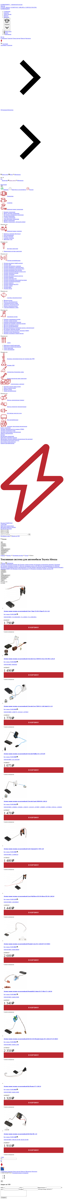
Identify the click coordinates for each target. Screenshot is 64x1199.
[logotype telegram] (4, 1178)
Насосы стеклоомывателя (10, 301)
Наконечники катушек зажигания (13, 251)
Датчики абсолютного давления (12, 266)
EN (1, 179)
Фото (6, 33)
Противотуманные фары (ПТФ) (12, 386)
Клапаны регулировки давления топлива (15, 323)
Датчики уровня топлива (10, 320)
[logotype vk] (4, 1175)
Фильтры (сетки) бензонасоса (11, 332)
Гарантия (6, 13)
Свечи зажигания (8, 348)
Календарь (5, 180)
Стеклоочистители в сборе (11, 303)
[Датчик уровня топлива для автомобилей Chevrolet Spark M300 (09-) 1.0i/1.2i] (15, 798)
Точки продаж (7, 14)
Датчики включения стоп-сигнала (13, 270)
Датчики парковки (9, 277)
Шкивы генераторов (9, 220)
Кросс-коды (8, 31)
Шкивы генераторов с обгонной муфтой (14, 222)
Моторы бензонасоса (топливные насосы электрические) (19, 327)
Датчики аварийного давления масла (13, 267)
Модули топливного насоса (11, 325)
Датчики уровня (8, 285)
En (3, 37)
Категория (3, 552)
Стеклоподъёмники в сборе (11, 307)
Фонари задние (8, 389)
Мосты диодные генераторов (11, 213)
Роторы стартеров (8, 236)
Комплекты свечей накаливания (12, 346)
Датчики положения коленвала (12, 281)
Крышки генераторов (9, 212)
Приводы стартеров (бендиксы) (12, 233)
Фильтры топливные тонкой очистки (14, 333)
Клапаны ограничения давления (12, 322)
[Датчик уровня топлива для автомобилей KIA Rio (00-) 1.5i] (15, 1130)
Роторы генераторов (9, 216)
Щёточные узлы (8, 239)
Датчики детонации (9, 274)
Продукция (4, 184)
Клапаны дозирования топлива (12, 319)
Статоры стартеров (9, 238)
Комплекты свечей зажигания (12, 345)
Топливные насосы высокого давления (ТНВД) (16, 330)
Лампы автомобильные (10, 391)
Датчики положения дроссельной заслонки (15, 280)
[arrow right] (1, 1161)
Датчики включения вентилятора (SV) (14, 268)
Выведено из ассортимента (19, 189)
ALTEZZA (3, 545)
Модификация (4, 550)
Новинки (6, 189)
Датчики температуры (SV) (11, 284)
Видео (4, 563)
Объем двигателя (5, 549)
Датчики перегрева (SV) (10, 278)
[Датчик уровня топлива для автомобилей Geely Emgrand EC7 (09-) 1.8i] (15, 845)
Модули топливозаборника (11, 326)
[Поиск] (29, 534)
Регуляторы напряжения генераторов (14, 214)
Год (2, 547)
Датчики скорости (8, 283)
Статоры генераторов (9, 217)
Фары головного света (10, 388)
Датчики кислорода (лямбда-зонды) (13, 263)
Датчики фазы (7, 287)
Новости (6, 15)
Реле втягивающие (9, 235)
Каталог (31, 189)
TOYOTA (3, 544)
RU (2, 37)
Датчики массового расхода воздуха (13, 276)
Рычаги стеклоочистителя (11, 306)
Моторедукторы (8, 300)
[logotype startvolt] (3, 41)
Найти (2, 554)
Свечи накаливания (9, 349)
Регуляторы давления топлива (12, 329)
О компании (7, 11)
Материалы (8, 34)
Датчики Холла (8, 288)
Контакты (6, 17)
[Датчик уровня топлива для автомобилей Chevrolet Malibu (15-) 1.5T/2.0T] (15, 750)
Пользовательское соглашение (20, 1173)
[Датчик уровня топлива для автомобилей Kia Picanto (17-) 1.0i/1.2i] (15, 1083)
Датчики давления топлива (11, 273)
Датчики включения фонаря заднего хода (15, 271)
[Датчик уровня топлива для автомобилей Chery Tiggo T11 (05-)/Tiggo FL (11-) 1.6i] (15, 608)
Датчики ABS (7, 264)
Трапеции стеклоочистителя (11, 304)
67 (1, 1160)
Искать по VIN (16, 536)
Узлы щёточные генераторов (11, 219)
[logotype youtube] (4, 1177)
